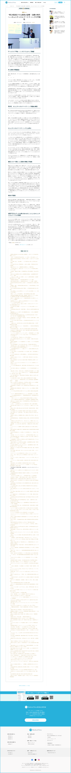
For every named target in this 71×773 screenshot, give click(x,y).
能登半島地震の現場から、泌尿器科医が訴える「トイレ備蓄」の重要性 (24, 281)
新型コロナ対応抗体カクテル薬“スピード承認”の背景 (20, 595)
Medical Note (30, 752)
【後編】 (13, 242)
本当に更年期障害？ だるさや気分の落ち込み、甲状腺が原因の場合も (24, 344)
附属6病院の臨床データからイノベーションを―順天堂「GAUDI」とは (24, 625)
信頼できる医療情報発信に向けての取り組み (54, 735)
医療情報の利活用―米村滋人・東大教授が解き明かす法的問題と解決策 (24, 560)
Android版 (9, 754)
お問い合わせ (49, 740)
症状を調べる (10, 737)
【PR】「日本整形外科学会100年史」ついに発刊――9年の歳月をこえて (24, 257)
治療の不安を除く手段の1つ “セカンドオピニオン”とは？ (21, 659)
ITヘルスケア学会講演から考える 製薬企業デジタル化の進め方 (22, 512)
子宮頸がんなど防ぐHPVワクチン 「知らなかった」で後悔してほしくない (24, 420)
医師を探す (30, 737)
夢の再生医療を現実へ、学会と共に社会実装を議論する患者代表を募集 (24, 328)
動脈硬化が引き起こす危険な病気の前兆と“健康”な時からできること (23, 478)
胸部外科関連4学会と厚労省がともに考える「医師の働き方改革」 (23, 522)
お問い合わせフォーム (23, 244)
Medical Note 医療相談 (31, 754)
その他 (44, 2)
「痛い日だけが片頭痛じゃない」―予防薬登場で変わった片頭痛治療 (23, 475)
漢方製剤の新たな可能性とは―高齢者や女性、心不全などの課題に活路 (24, 628)
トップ (6, 6)
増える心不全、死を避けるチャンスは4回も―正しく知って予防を (23, 605)
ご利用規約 (49, 737)
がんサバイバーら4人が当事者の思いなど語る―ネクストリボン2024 (23, 453)
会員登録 (60, 2)
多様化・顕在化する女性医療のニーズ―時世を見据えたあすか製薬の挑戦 (24, 553)
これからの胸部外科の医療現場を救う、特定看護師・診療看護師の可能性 (24, 399)
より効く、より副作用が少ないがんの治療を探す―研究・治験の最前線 (24, 403)
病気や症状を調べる (24, 2)
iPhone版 (9, 752)
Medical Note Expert (51, 752)
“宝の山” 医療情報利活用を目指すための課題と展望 (20, 582)
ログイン (56, 2)
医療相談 (31, 2)
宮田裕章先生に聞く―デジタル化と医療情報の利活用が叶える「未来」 (24, 669)
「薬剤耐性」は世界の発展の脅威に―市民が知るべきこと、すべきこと (24, 537)
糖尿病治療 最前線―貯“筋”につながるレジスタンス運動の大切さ (23, 618)
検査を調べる (10, 738)
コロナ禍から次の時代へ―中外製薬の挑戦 (18, 592)
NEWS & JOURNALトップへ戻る (24, 685)
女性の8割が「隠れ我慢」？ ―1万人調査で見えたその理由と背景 (23, 626)
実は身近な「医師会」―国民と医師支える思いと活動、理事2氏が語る (24, 477)
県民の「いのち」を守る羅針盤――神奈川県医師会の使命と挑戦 (23, 293)
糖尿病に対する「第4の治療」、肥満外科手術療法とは (21, 616)
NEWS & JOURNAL (31, 744)
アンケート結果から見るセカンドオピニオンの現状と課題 (21, 658)
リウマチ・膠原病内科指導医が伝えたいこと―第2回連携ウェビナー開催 (24, 393)
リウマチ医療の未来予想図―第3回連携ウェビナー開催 (21, 383)
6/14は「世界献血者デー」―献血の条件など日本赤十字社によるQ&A (23, 655)
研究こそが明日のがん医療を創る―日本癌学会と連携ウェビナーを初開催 (24, 382)
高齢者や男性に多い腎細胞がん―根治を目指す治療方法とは (22, 609)
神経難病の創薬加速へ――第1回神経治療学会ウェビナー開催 (22, 279)
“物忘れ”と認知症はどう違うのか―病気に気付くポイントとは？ (22, 641)
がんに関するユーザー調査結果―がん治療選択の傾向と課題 (22, 656)
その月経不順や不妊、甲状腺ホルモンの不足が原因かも (21, 337)
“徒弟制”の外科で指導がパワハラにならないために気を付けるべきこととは (25, 422)
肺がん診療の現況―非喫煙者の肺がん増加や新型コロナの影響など (23, 653)
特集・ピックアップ (31, 742)
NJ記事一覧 (12, 6)
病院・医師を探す (38, 2)
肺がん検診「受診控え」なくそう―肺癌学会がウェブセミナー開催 (23, 561)
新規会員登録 (35, 720)
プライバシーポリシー (50, 738)
